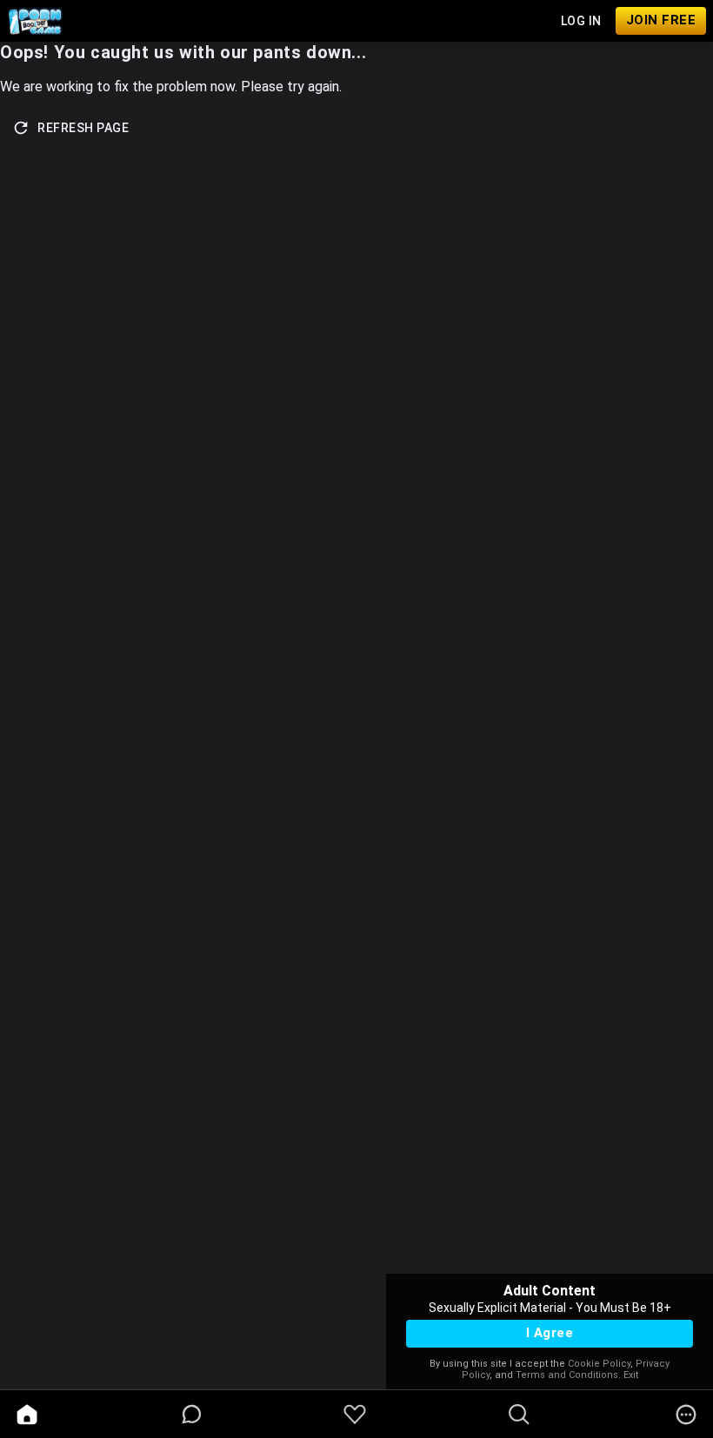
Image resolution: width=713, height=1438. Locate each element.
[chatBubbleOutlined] (191, 1414)
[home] (27, 1414)
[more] (686, 1414)
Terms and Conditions (567, 1375)
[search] (519, 1414)
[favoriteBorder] (355, 1414)
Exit (630, 1375)
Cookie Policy (599, 1363)
